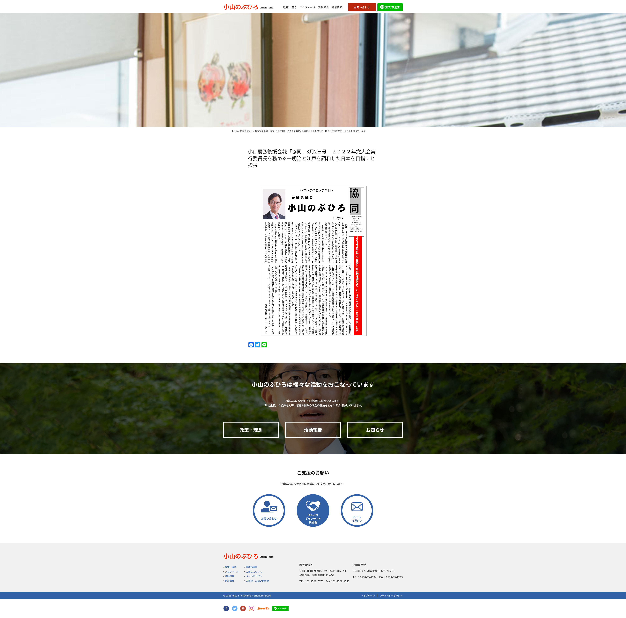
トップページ (368, 595)
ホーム (234, 131)
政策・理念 (290, 7)
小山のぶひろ (241, 6)
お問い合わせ (362, 7)
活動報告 (323, 7)
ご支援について (254, 571)
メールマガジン (254, 576)
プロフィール (307, 7)
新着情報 (337, 7)
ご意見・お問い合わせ (257, 580)
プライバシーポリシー (391, 595)
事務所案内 (251, 567)
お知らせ (375, 429)
